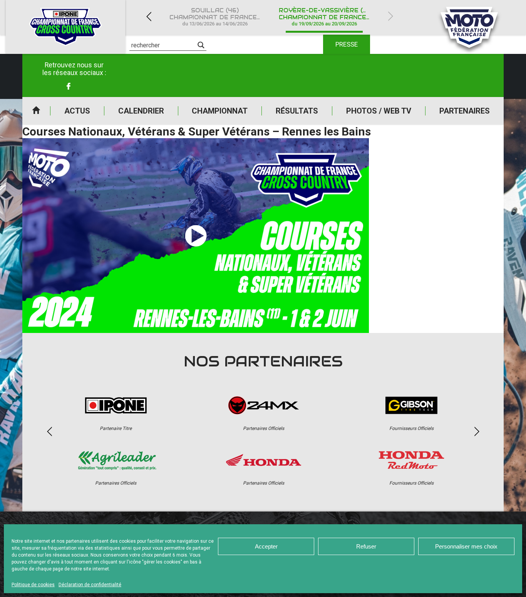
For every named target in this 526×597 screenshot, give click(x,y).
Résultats (297, 110)
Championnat (220, 110)
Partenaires (464, 110)
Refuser (366, 546)
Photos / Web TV (378, 110)
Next (390, 16)
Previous (148, 16)
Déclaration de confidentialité (90, 584)
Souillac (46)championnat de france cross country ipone (219, 17)
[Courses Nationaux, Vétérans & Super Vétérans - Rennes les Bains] (195, 235)
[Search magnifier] (201, 45)
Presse (346, 44)
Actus (77, 110)
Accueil (36, 110)
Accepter (266, 546)
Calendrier (141, 110)
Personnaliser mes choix (466, 546)
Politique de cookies (33, 584)
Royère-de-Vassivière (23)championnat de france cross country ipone (329, 17)
